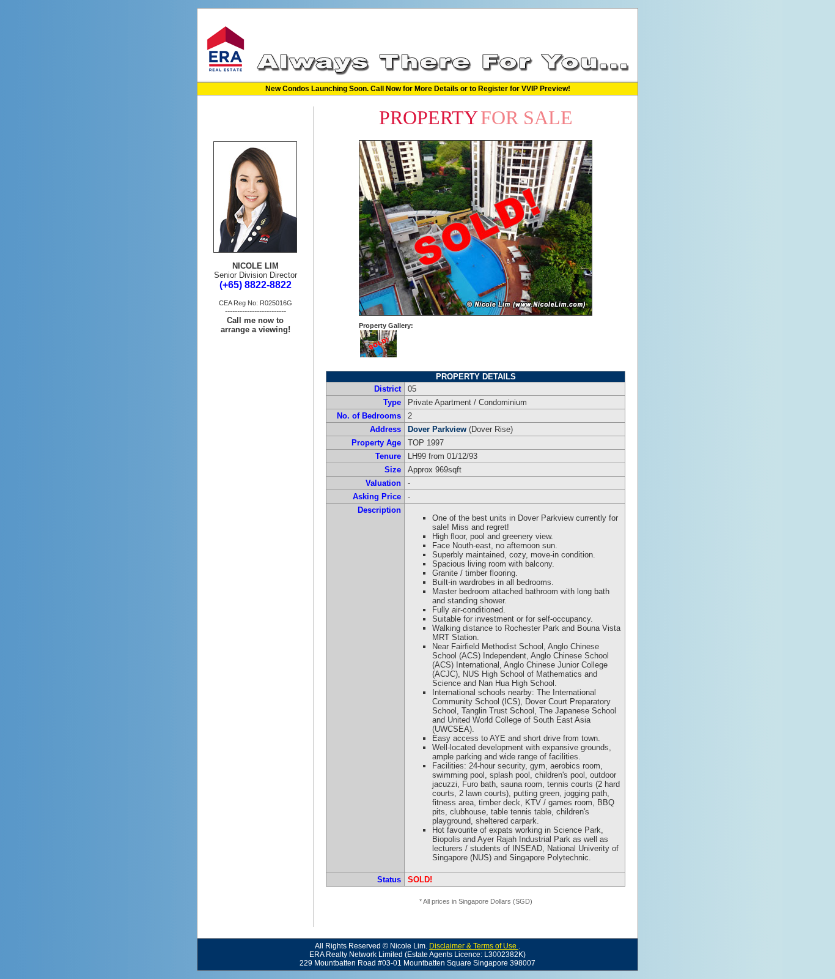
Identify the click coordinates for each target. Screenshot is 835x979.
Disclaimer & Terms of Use (473, 946)
